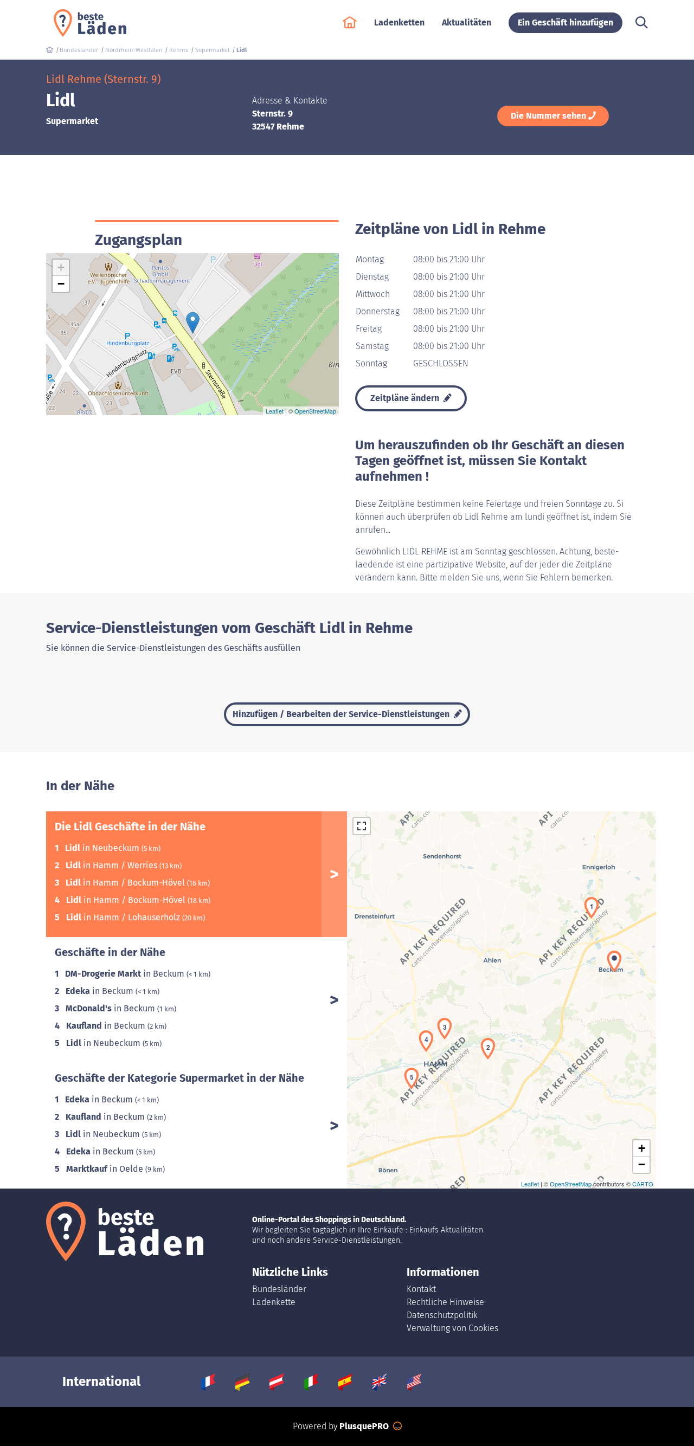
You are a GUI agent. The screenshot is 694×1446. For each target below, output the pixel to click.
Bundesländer (279, 1289)
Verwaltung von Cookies (452, 1328)
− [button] (61, 284)
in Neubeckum (103, 848)
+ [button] (61, 267)
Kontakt (421, 1289)
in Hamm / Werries (112, 865)
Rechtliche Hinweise (445, 1302)
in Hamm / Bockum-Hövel (126, 882)
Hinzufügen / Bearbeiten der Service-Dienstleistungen (342, 714)
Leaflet (275, 410)
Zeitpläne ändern (405, 398)
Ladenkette (273, 1302)
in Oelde (105, 1169)
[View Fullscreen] (362, 826)
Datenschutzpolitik (442, 1315)
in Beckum (126, 974)
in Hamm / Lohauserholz (124, 917)
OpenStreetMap (315, 410)
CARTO (642, 1183)
